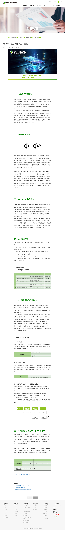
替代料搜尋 (16, 511)
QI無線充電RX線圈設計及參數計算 (23, 485)
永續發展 (5, 511)
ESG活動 (29, 37)
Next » (35, 497)
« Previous (29, 497)
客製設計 (15, 513)
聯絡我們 (35, 509)
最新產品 (6, 37)
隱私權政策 (6, 517)
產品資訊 (37, 37)
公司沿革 (5, 509)
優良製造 (15, 515)
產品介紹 (15, 507)
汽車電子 (25, 505)
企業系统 (25, 513)
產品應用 (25, 504)
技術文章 (22, 37)
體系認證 (5, 515)
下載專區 (52, 5)
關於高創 (5, 505)
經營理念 (5, 507)
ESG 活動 (45, 513)
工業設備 (25, 515)
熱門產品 (15, 505)
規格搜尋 (15, 509)
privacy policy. (39, 528)
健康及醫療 (25, 522)
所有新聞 (45, 505)
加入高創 (35, 507)
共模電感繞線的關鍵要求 (20, 487)
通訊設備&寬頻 (26, 511)
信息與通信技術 (26, 520)
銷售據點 (35, 505)
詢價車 (56, 1)
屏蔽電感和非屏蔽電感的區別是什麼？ (23, 489)
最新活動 (14, 37)
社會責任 (5, 513)
